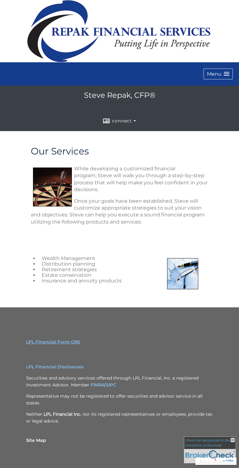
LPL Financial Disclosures (54, 367)
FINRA (97, 385)
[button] (218, 74)
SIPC (111, 385)
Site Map (36, 440)
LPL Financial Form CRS (53, 342)
